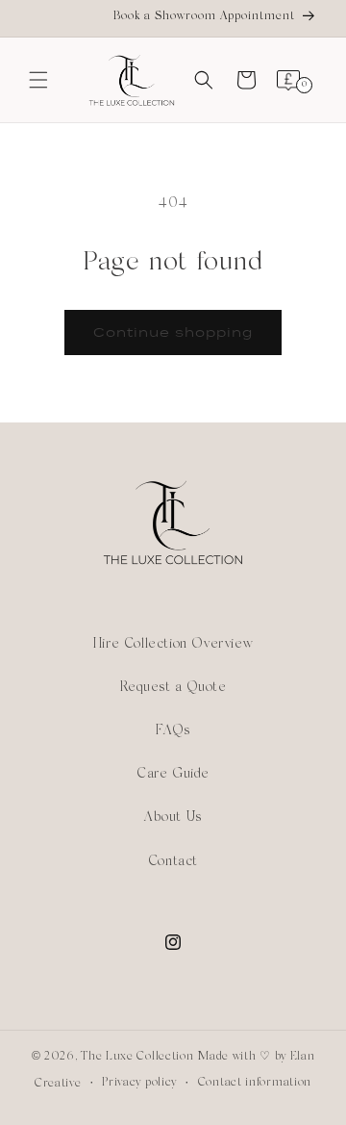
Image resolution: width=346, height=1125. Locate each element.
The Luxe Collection (137, 1057)
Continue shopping (173, 332)
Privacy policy (139, 1083)
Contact (173, 862)
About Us (173, 817)
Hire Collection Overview (173, 644)
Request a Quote (173, 687)
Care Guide (173, 774)
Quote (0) (329, 298)
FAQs (172, 731)
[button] (38, 80)
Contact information (254, 1083)
